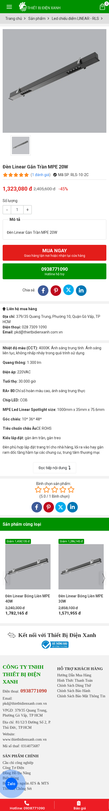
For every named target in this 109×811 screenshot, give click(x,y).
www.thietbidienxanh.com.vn (25, 739)
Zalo (11, 784)
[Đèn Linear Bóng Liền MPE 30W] (29, 564)
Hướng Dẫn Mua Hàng (74, 675)
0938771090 (54, 271)
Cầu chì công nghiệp (18, 763)
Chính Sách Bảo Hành (73, 691)
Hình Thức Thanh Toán (75, 680)
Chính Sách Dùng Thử (74, 686)
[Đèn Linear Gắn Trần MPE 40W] (82, 564)
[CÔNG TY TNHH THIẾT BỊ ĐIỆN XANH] (40, 6)
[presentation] (6, 578)
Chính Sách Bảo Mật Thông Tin (81, 696)
